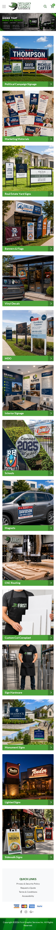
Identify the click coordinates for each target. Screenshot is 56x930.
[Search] (45, 6)
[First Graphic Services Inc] (16, 6)
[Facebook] (21, 912)
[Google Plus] (31, 912)
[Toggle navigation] (4, 6)
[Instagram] (26, 912)
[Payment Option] (28, 906)
